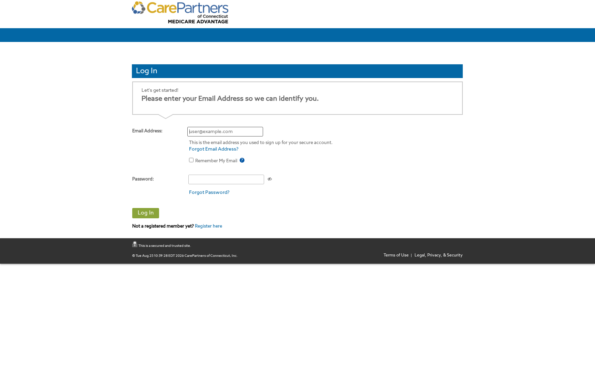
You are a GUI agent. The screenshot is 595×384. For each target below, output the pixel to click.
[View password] (270, 179)
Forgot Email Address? (214, 149)
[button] (145, 213)
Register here (208, 226)
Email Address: (147, 131)
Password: (143, 179)
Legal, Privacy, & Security (438, 255)
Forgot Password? (209, 192)
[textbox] (225, 131)
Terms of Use (397, 255)
